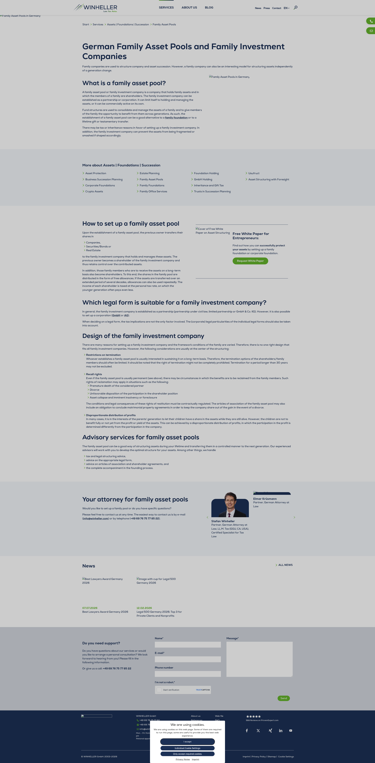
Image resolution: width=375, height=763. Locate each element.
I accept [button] (187, 741)
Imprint (195, 759)
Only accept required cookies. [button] (187, 753)
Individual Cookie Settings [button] (187, 748)
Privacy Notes (183, 759)
